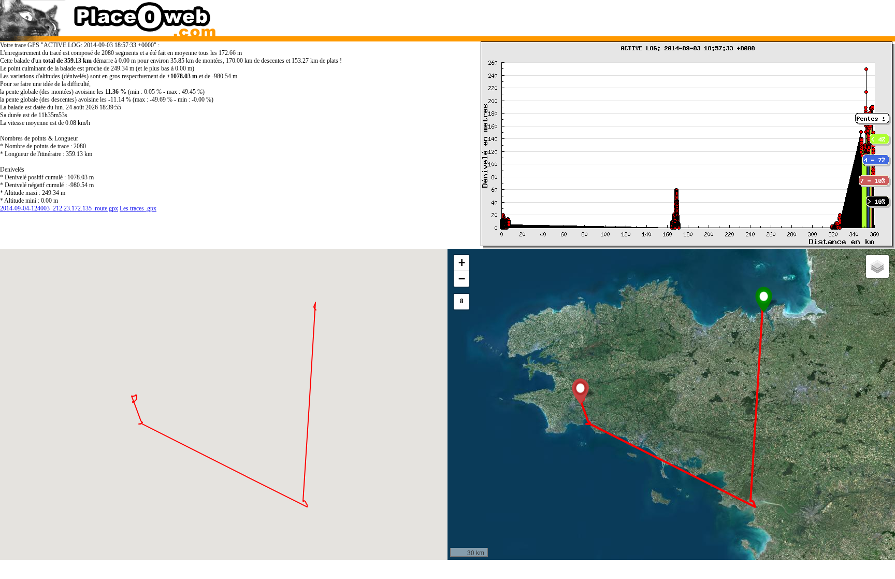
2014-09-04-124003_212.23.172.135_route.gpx (59, 208)
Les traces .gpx (138, 208)
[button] (763, 300)
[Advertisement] (659, 15)
